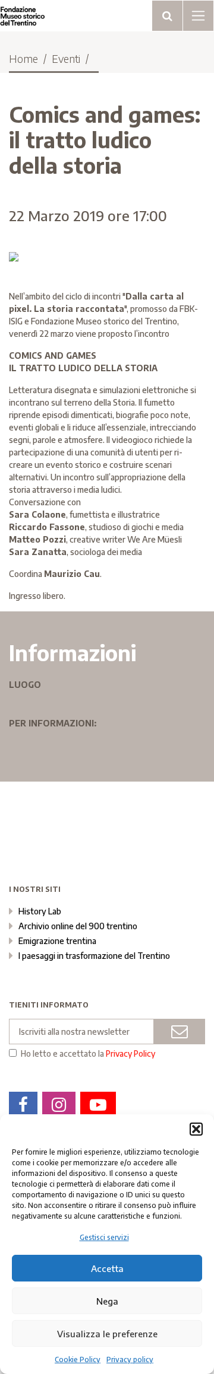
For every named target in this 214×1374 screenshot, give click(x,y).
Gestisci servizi (104, 1237)
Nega (107, 1301)
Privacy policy (129, 1359)
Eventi (66, 58)
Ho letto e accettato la (88, 1054)
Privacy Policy (130, 1053)
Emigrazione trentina (57, 941)
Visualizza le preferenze (107, 1333)
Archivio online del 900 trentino (77, 926)
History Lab (39, 911)
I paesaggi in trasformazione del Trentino (94, 956)
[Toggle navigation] (167, 15)
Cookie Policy (77, 1359)
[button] (196, 1129)
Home (23, 58)
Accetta (107, 1268)
